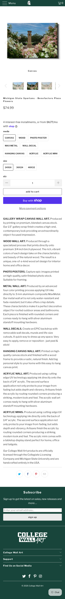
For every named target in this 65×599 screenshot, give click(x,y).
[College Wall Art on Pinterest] (35, 576)
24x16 (8, 167)
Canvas (9, 138)
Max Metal (11, 145)
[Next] (59, 43)
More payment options (32, 208)
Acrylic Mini (50, 153)
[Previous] (6, 43)
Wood (22, 138)
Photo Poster (38, 138)
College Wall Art (36, 586)
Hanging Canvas (14, 153)
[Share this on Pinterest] (36, 473)
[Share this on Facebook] (27, 473)
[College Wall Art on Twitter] (24, 576)
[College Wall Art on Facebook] (29, 576)
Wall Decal (29, 145)
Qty (4, 176)
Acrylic (33, 153)
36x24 (19, 167)
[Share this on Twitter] (19, 473)
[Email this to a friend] (44, 473)
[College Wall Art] (32, 3)
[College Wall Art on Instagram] (40, 576)
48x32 (31, 167)
